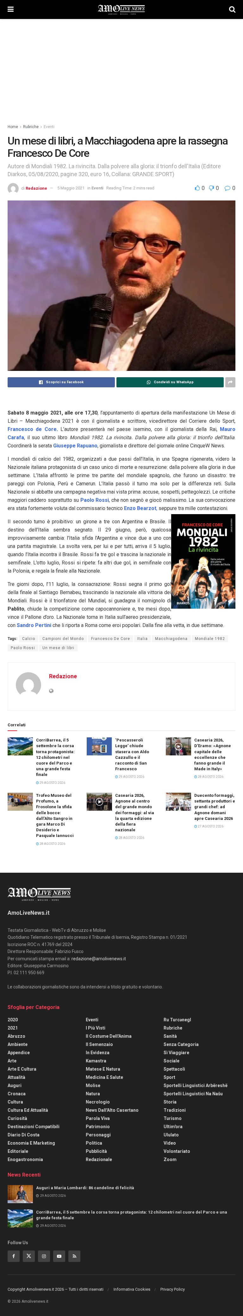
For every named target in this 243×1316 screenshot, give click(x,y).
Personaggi (98, 1134)
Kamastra (96, 1060)
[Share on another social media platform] (230, 382)
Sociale (171, 1060)
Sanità (170, 1036)
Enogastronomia (25, 1159)
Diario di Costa (24, 1134)
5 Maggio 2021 (70, 188)
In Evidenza (97, 1052)
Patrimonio (98, 1126)
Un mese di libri (58, 648)
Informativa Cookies (132, 1289)
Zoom (170, 1159)
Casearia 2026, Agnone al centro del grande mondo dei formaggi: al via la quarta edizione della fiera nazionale (134, 812)
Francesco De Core (110, 638)
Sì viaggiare (176, 1052)
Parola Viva (98, 1118)
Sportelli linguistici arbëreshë (195, 1085)
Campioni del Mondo (63, 638)
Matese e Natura (103, 1069)
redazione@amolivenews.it (99, 958)
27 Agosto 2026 (210, 826)
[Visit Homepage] (121, 9)
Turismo (173, 1118)
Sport (169, 1077)
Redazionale (99, 1159)
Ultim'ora (173, 1126)
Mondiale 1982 (210, 638)
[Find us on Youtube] (59, 1256)
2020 (13, 1019)
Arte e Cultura (22, 1069)
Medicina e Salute (104, 1077)
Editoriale (18, 1151)
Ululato (171, 1134)
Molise (93, 1085)
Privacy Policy (172, 1289)
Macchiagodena (171, 638)
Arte (12, 1060)
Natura (93, 1093)
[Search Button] (232, 9)
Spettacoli (174, 1069)
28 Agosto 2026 (210, 776)
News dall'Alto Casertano (112, 1110)
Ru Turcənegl (177, 1019)
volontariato (177, 1151)
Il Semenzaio (99, 1044)
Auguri (15, 1085)
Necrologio (98, 1101)
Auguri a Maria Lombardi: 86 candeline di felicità (85, 1187)
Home (13, 127)
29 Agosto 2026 (52, 782)
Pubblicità (96, 1151)
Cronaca (17, 1093)
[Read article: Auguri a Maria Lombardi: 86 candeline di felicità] (20, 1194)
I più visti (95, 1027)
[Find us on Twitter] (29, 1256)
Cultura (15, 1101)
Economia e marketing (31, 1143)
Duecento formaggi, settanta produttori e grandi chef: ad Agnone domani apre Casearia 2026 (214, 807)
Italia (142, 638)
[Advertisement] (121, 66)
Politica (94, 1143)
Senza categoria (181, 1044)
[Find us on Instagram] (44, 1256)
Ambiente (18, 1044)
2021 (13, 1027)
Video (170, 1143)
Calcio (28, 638)
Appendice (19, 1052)
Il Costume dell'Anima (109, 1036)
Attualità (16, 1077)
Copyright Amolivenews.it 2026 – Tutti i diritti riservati (55, 1289)
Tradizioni (175, 1110)
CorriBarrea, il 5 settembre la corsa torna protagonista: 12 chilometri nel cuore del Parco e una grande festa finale (55, 757)
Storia (170, 1101)
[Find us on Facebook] (14, 1256)
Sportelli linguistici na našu (193, 1093)
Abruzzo (16, 1036)
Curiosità (17, 1118)
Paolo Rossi (23, 648)
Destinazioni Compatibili (33, 1126)
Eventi (49, 127)
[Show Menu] (11, 9)
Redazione (36, 188)
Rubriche (31, 127)
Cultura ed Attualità (28, 1110)
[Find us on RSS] (74, 1256)
